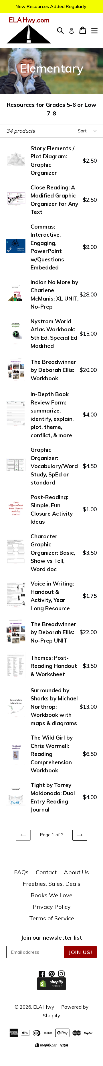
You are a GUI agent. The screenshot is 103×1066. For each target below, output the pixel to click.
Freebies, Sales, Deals (51, 883)
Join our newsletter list (51, 937)
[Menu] (94, 30)
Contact (46, 872)
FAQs (21, 872)
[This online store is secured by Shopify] (51, 987)
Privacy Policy (52, 906)
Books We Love (51, 895)
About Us (76, 872)
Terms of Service (51, 918)
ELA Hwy (43, 1007)
